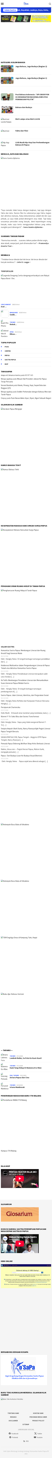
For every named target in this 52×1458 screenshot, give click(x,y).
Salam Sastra (7, 646)
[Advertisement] (26, 40)
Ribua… (13, 334)
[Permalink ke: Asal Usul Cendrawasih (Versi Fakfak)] (26, 288)
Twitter (39, 1434)
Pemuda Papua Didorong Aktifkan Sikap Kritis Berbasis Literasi (25, 743)
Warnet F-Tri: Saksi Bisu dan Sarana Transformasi (20, 716)
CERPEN (8, 351)
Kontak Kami (38, 1413)
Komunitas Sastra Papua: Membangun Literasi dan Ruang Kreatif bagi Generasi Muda (23, 651)
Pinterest (15, 1437)
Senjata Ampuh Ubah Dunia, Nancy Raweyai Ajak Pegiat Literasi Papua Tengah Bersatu (25, 730)
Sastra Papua (10, 360)
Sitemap (25, 1424)
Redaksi (13, 1417)
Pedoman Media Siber (38, 1417)
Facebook (14, 1434)
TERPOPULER (7, 271)
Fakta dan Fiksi (21, 131)
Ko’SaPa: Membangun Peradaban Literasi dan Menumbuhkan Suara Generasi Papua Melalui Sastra (24, 681)
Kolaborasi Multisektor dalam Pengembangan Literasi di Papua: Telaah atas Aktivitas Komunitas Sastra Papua (25, 666)
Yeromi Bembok (7, 385)
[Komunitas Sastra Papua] (26, 3)
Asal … (4, 307)
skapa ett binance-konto (10, 375)
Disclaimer (13, 1421)
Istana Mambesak (17, 1087)
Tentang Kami (13, 1413)
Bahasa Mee (14, 312)
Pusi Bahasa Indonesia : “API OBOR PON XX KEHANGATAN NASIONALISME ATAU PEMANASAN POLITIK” (32, 97)
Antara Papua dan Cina (19, 1077)
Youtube (39, 1437)
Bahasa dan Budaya (23, 107)
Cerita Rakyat (6, 304)
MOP (6, 364)
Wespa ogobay (6, 379)
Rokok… (13, 324)
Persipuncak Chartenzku (10, 707)
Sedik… (13, 315)
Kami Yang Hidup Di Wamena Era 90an (26, 1068)
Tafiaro (12, 322)
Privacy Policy (38, 1421)
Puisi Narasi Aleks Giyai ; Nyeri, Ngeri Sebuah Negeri (31, 398)
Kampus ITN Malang (8, 1151)
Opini (12, 332)
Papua (7, 355)
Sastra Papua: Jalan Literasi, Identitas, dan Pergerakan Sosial (24, 695)
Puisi (7, 347)
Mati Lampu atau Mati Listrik (27, 119)
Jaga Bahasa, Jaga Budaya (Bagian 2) (31, 66)
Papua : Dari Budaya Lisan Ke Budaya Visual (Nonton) (21, 755)
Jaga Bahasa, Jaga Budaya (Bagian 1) (31, 78)
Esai (11, 1075)
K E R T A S (29, 375)
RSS (27, 1441)
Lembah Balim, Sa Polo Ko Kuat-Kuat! (26, 1058)
